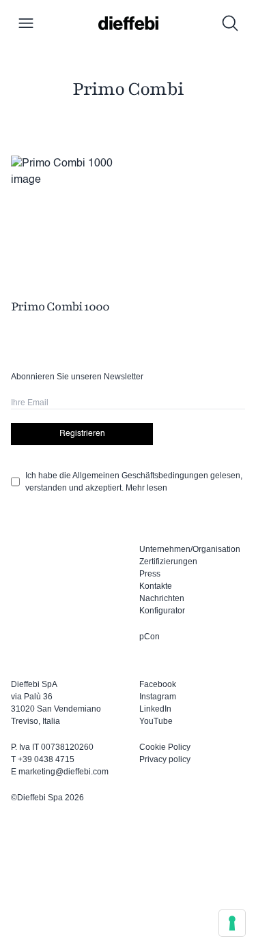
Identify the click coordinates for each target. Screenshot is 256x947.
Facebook (157, 684)
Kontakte (155, 586)
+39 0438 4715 (46, 759)
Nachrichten (161, 598)
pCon (149, 636)
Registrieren (82, 434)
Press (149, 574)
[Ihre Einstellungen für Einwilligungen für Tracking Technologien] (232, 923)
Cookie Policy (164, 747)
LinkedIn (155, 709)
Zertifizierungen (168, 561)
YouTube (156, 721)
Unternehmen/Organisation (189, 549)
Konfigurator (162, 610)
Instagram (157, 696)
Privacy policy (164, 759)
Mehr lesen (146, 488)
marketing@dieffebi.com (63, 771)
